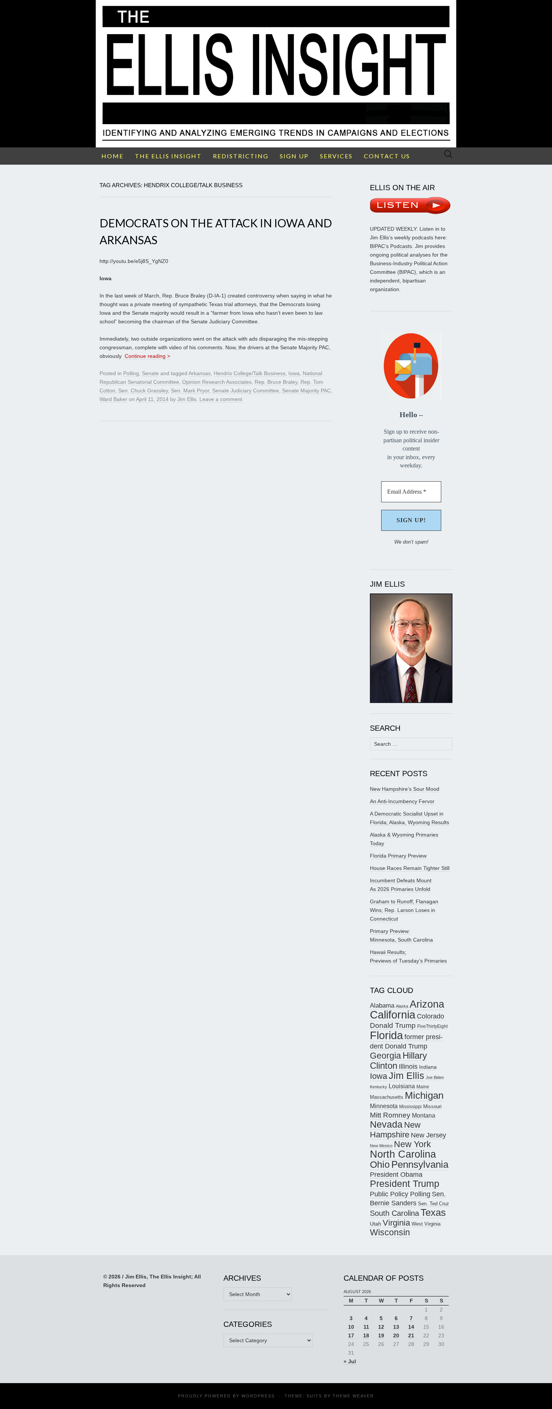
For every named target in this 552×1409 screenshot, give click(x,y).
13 (396, 1327)
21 (411, 1335)
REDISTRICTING (240, 155)
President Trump (404, 1184)
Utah (375, 1224)
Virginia (396, 1222)
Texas (433, 1212)
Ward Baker (113, 399)
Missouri (432, 1106)
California (392, 1015)
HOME (112, 155)
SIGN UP (294, 155)
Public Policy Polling (400, 1194)
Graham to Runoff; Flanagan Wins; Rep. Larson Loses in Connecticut (404, 910)
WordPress (258, 1396)
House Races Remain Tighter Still (409, 868)
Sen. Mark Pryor (190, 391)
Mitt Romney (390, 1115)
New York (412, 1144)
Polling (131, 373)
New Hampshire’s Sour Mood (404, 789)
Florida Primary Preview (398, 856)
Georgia (385, 1056)
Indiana (428, 1067)
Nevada (386, 1124)
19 (381, 1335)
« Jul (350, 1361)
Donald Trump (393, 1025)
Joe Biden (435, 1077)
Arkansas (200, 373)
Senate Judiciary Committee (245, 391)
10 (351, 1327)
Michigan (424, 1095)
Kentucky (378, 1087)
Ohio (380, 1164)
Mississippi (410, 1106)
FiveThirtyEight (432, 1026)
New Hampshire (395, 1129)
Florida (386, 1035)
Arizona (427, 1004)
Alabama (382, 1005)
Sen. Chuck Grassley (143, 391)
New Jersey (428, 1135)
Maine (422, 1086)
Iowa (294, 373)
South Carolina (394, 1213)
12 (381, 1327)
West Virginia (426, 1224)
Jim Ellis (186, 399)
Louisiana (402, 1086)
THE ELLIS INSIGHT (168, 155)
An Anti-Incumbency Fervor (402, 801)
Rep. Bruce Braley (276, 382)
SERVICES (336, 155)
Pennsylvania (419, 1164)
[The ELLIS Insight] (276, 73)
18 (366, 1335)
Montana (423, 1115)
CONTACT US (387, 155)
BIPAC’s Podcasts (391, 246)
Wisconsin (390, 1232)
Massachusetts (386, 1097)
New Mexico (381, 1145)
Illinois (408, 1066)
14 (411, 1327)
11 (366, 1327)
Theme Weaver (353, 1396)
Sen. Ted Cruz (433, 1203)
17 (351, 1335)
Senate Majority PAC (306, 391)
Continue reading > (146, 356)
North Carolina (403, 1154)
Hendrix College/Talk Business (249, 373)
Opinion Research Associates (217, 382)
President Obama (396, 1174)
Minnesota (384, 1106)
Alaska (402, 1006)
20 (396, 1335)
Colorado (430, 1016)
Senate (150, 373)
